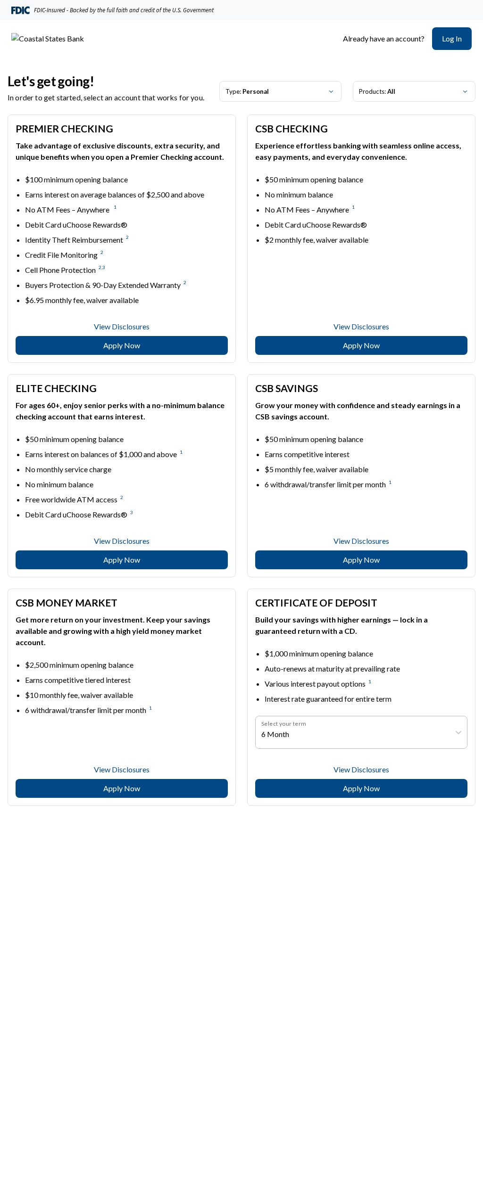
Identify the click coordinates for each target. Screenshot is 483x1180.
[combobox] (262, 734)
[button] (452, 38)
